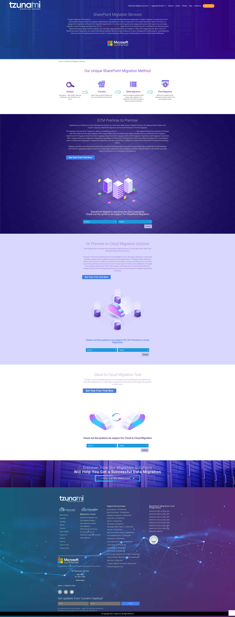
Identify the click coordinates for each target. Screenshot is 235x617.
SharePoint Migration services (90, 535)
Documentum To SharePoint (116, 509)
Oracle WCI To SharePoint (115, 518)
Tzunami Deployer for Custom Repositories (121, 563)
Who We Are (64, 515)
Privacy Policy (64, 548)
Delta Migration (85, 538)
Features (63, 518)
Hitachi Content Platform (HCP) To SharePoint (123, 557)
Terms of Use (64, 545)
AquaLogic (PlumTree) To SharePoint (119, 542)
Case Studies (64, 531)
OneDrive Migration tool (115, 567)
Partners (62, 528)
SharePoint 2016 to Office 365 (159, 525)
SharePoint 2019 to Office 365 (159, 528)
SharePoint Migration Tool (99, 19)
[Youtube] (72, 592)
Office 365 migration (156, 531)
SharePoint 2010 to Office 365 (159, 520)
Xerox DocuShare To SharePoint (118, 512)
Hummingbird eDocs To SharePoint (119, 535)
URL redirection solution (88, 523)
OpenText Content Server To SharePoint (120, 532)
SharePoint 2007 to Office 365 (159, 517)
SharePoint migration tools (126, 131)
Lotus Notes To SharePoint (116, 545)
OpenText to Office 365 (114, 560)
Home (61, 61)
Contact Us (63, 535)
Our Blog (62, 522)
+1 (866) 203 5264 (69, 586)
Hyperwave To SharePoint (116, 538)
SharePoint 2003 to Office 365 (159, 514)
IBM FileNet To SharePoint (116, 551)
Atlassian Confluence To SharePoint (119, 515)
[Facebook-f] (60, 592)
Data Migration (85, 526)
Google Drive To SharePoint (116, 548)
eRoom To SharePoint (114, 521)
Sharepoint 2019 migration (110, 26)
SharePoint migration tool (88, 518)
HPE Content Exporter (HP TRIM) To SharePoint (123, 554)
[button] (80, 157)
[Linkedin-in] (66, 592)
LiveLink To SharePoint (114, 530)
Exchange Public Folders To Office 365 (120, 527)
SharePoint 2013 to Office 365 (159, 523)
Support (62, 538)
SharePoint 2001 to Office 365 (159, 511)
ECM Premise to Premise (88, 529)
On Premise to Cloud (87, 532)
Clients (62, 525)
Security (62, 541)
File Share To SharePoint (115, 524)
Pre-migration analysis (87, 520)
